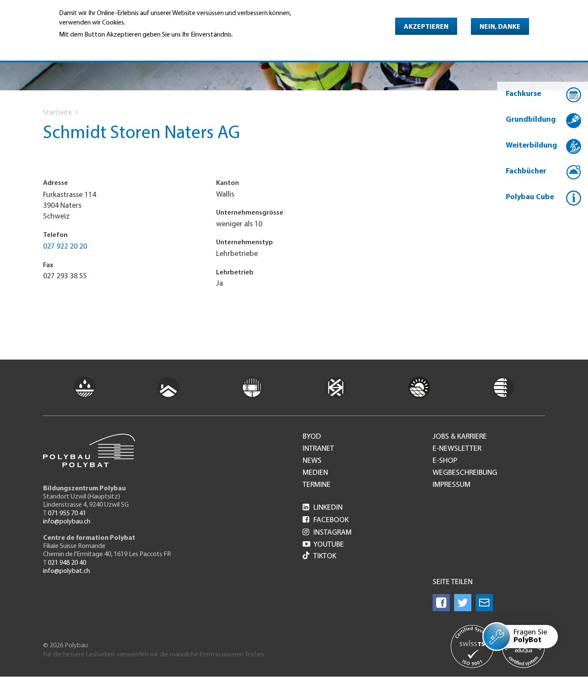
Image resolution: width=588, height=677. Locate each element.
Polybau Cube (530, 197)
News (312, 461)
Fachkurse (523, 94)
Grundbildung (531, 120)
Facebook (326, 520)
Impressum (451, 485)
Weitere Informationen (96, 46)
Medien (315, 473)
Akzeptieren (426, 27)
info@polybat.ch (66, 571)
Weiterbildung (531, 146)
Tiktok (324, 556)
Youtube (323, 545)
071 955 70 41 (67, 513)
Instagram (327, 533)
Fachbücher (526, 171)
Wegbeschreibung (465, 473)
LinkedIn (323, 508)
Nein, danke (500, 27)
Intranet (318, 449)
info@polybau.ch (66, 521)
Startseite (57, 112)
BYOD (312, 437)
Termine (317, 485)
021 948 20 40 (67, 563)
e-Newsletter (457, 449)
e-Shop (445, 461)
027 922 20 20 (65, 247)
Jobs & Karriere (460, 437)
